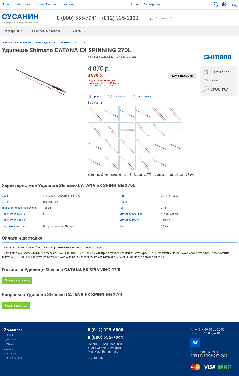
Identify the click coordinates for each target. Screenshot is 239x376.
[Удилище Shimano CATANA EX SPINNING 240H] (111, 113)
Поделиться (143, 96)
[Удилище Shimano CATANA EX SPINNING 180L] (142, 130)
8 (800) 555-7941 (77, 18)
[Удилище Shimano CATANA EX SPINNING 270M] (158, 162)
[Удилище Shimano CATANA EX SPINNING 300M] (95, 113)
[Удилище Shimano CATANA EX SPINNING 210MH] (111, 146)
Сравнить (98, 96)
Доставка (24, 4)
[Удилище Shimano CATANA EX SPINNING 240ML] (127, 162)
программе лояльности (100, 85)
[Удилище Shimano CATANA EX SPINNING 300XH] (158, 113)
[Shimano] (218, 60)
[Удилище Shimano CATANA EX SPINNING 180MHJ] (142, 113)
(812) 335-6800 (120, 18)
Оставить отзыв (126, 56)
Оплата (7, 4)
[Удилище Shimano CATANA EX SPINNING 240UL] (174, 146)
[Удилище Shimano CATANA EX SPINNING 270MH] (95, 146)
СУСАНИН (20, 18)
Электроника (13, 31)
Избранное (120, 96)
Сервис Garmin (45, 4)
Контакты (68, 4)
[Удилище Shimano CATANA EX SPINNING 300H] (174, 130)
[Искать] (151, 18)
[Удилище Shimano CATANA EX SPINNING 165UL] (127, 130)
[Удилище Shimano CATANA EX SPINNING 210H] (158, 130)
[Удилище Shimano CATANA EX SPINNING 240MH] (158, 146)
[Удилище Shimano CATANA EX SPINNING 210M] (142, 162)
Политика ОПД (13, 357)
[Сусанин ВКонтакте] (195, 342)
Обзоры (8, 348)
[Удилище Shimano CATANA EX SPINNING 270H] (95, 162)
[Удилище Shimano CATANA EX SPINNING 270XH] (127, 113)
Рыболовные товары (46, 31)
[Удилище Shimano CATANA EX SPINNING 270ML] (127, 146)
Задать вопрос (16, 305)
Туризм (76, 31)
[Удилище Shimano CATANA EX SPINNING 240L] (111, 130)
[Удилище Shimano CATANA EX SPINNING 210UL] (142, 146)
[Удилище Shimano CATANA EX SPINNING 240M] (111, 162)
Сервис (8, 343)
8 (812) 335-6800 (105, 330)
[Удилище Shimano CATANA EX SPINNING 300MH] (174, 113)
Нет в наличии (182, 76)
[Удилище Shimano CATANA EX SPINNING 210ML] (95, 130)
